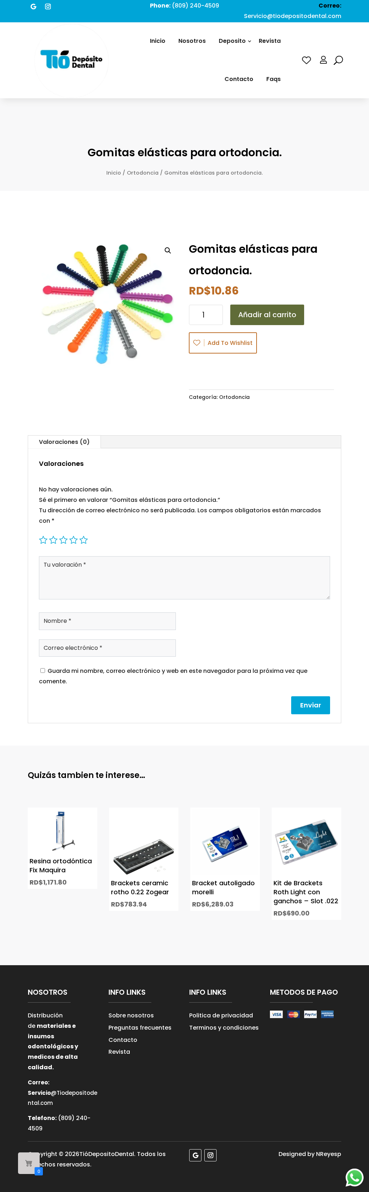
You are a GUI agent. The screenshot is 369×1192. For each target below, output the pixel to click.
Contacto (238, 79)
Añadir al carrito (267, 315)
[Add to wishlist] (85, 833)
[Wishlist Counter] (306, 60)
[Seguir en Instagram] (48, 6)
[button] (167, 250)
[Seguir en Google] (33, 6)
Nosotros (192, 41)
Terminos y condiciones (224, 1028)
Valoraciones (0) (64, 442)
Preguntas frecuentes (140, 1028)
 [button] (85, 866)
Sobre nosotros (131, 1015)
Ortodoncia (143, 172)
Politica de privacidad (221, 1015)
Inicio (157, 41)
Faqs (273, 79)
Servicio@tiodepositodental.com (292, 16)
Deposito (232, 41)
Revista (270, 41)
